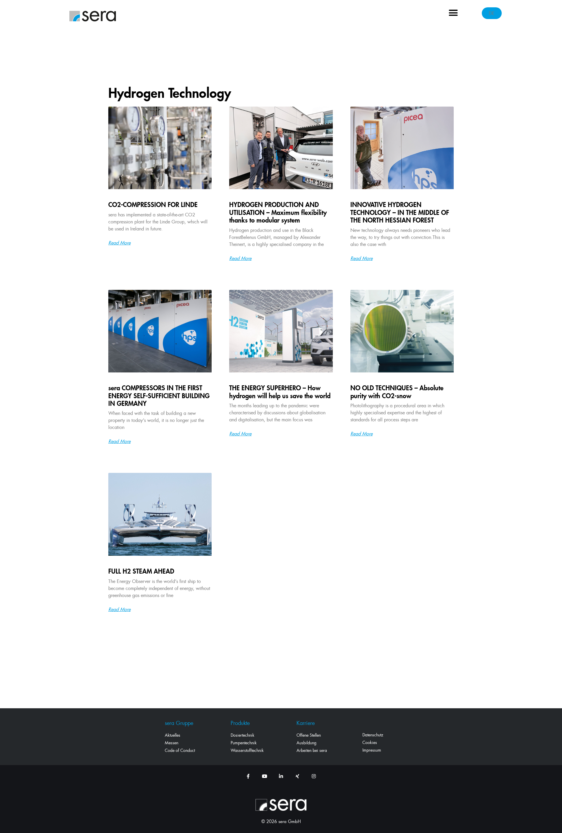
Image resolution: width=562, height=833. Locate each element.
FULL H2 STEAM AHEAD (141, 571)
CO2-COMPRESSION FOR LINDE (153, 204)
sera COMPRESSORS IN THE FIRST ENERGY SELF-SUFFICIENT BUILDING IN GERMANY (159, 396)
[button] (453, 13)
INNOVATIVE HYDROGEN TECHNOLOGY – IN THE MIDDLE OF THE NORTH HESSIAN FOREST (399, 212)
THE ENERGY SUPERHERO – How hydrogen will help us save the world (279, 392)
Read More (119, 242)
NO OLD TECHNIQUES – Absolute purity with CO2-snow (396, 392)
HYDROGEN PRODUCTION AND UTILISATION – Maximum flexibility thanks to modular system (278, 212)
